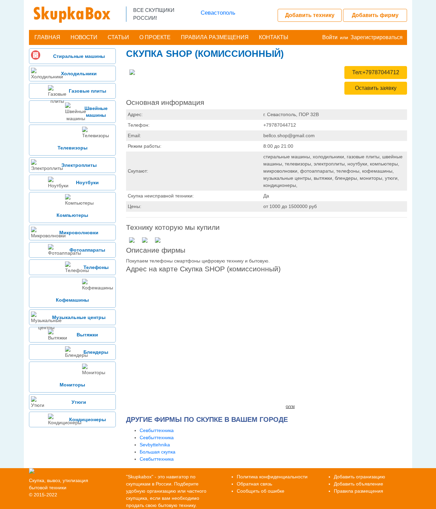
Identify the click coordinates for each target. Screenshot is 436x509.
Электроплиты (79, 165)
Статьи (118, 37)
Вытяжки (87, 334)
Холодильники (79, 73)
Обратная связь (254, 484)
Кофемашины (72, 300)
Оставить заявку (375, 88)
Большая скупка (157, 452)
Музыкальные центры (79, 317)
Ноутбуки (87, 182)
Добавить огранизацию (359, 476)
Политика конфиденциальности (272, 476)
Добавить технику (309, 15)
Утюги (79, 402)
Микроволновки (78, 232)
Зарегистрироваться (377, 37)
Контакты (273, 37)
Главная (47, 37)
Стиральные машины (79, 56)
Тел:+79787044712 (375, 72)
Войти (330, 37)
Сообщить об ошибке (260, 491)
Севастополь (218, 13)
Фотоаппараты (87, 250)
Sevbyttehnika (155, 444)
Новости (84, 37)
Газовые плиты (87, 91)
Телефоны (96, 267)
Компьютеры (72, 215)
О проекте (155, 37)
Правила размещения (215, 37)
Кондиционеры (87, 419)
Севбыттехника (157, 430)
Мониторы (72, 384)
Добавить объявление (358, 484)
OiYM (290, 407)
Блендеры (95, 352)
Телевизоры (73, 147)
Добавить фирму (375, 15)
